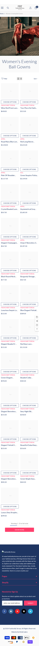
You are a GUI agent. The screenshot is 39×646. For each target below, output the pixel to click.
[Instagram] (10, 611)
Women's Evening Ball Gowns (14, 13)
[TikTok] (24, 611)
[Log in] (30, 8)
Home (2, 13)
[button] (18, 78)
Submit (30, 603)
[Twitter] (30, 611)
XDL (21, 173)
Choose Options (9, 102)
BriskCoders (23, 632)
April (3, 139)
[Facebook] (4, 611)
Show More (19, 530)
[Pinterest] (17, 611)
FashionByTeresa (8, 105)
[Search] (8, 8)
